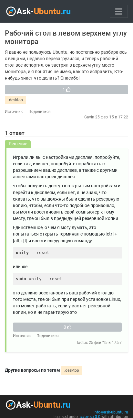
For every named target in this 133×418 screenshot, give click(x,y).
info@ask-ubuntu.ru (111, 412)
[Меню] (119, 11)
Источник (14, 111)
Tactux (82, 342)
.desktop (15, 100)
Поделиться (39, 111)
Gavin (89, 117)
